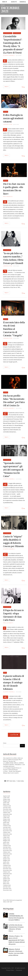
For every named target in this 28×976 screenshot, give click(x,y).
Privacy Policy (10, 970)
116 (24, 367)
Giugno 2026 (6, 799)
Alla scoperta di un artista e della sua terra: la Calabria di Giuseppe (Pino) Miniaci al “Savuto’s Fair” (13, 759)
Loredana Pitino (7, 124)
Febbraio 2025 (7, 825)
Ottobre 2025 (6, 812)
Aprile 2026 (6, 802)
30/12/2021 (16, 124)
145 (24, 223)
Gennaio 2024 (6, 847)
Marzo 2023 (6, 863)
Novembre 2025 (7, 811)
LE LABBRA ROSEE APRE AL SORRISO (13, 763)
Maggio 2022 (6, 880)
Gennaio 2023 (6, 867)
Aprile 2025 (6, 822)
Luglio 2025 (6, 817)
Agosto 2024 (6, 835)
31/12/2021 (18, 55)
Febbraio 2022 (7, 885)
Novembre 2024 (7, 830)
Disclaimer (19, 970)
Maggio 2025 (6, 820)
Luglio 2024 (6, 837)
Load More (13, 734)
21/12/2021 (19, 479)
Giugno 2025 (6, 819)
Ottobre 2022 (6, 872)
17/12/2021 (18, 691)
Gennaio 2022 (6, 887)
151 (24, 87)
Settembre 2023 (7, 854)
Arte (5, 672)
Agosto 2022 (6, 875)
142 (24, 580)
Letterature (17, 33)
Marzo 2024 (6, 844)
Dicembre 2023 (7, 849)
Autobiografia (8, 33)
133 (24, 293)
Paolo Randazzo (7, 196)
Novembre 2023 (7, 850)
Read (6, 86)
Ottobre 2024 (6, 832)
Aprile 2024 (6, 842)
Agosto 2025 (6, 816)
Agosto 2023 (6, 855)
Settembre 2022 (7, 873)
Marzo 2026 (6, 804)
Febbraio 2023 (7, 865)
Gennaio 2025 (6, 827)
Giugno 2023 (6, 858)
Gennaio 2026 (7, 807)
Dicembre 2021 (7, 888)
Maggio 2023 (6, 860)
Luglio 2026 (6, 797)
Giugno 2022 (6, 878)
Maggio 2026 (6, 801)
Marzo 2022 (6, 883)
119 (24, 437)
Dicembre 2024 (7, 829)
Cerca (4, 743)
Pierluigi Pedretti (8, 622)
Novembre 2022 (7, 870)
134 (24, 156)
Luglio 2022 (6, 877)
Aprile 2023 (6, 862)
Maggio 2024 (6, 840)
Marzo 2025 (6, 824)
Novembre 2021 (7, 890)
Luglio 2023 (6, 857)
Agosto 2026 (6, 796)
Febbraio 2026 (7, 806)
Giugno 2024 (6, 839)
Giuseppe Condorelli (9, 55)
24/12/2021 (19, 408)
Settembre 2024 (7, 834)
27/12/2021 (16, 338)
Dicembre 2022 (7, 868)
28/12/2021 (16, 266)
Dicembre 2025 (7, 809)
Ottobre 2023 (6, 852)
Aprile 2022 (6, 882)
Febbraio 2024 (7, 845)
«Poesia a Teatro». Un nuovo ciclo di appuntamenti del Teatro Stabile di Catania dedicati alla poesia (17, 940)
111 (24, 725)
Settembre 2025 (7, 814)
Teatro (5, 111)
